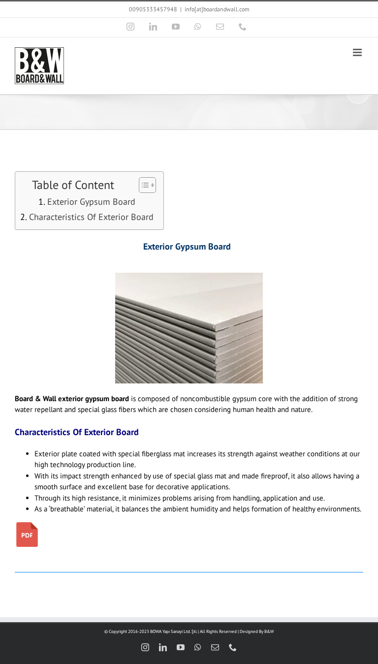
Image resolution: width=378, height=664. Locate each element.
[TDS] (27, 526)
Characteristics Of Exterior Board (91, 216)
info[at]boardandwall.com (217, 9)
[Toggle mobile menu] (358, 52)
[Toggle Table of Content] (142, 185)
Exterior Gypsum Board (91, 201)
